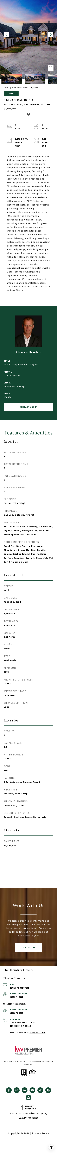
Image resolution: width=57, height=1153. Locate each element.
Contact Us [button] (28, 947)
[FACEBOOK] (9, 1090)
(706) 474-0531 (12, 375)
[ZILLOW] (28, 1097)
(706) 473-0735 (16, 1013)
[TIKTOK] (40, 1090)
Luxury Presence (29, 1117)
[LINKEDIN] (24, 1090)
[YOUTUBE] (32, 1090)
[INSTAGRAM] (17, 1090)
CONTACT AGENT (28, 407)
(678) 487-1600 (37, 1032)
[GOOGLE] (48, 1090)
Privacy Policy (40, 1133)
